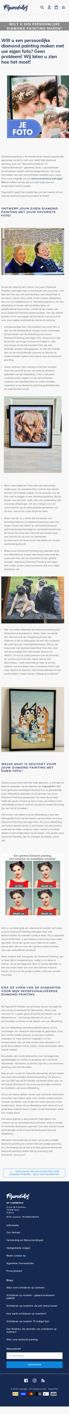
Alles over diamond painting (22, 1339)
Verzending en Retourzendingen (24, 1240)
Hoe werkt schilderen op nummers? (26, 1313)
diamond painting (41, 178)
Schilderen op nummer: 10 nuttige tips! (27, 1321)
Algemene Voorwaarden (20, 1263)
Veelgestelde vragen (18, 1248)
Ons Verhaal (13, 1232)
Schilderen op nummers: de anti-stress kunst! (31, 1305)
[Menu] (63, 7)
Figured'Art (48, 786)
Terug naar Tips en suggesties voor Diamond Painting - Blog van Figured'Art (34, 1173)
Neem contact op (16, 1255)
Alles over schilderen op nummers (25, 1287)
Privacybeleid (14, 1271)
